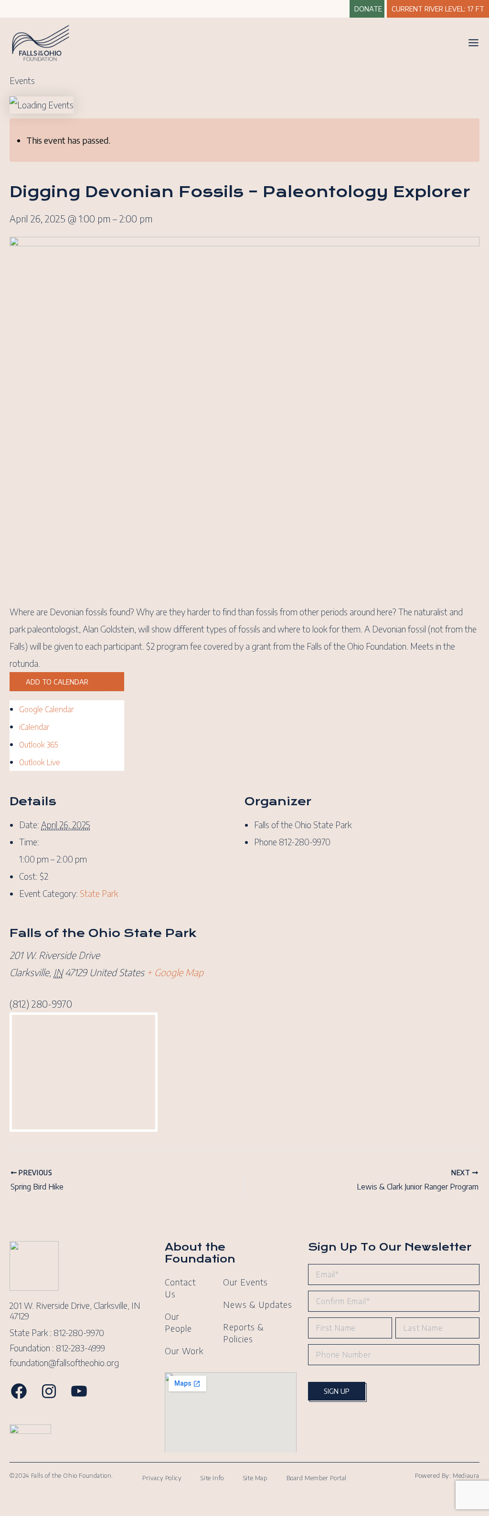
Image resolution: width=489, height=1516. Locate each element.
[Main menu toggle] (473, 43)
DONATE (368, 8)
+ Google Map (175, 972)
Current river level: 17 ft (438, 8)
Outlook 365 (38, 744)
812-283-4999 (80, 1347)
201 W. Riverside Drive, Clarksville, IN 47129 (75, 1310)
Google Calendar (46, 709)
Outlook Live (39, 762)
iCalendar (34, 727)
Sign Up (337, 1391)
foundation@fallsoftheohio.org (64, 1362)
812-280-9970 (78, 1332)
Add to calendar (57, 681)
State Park (99, 893)
